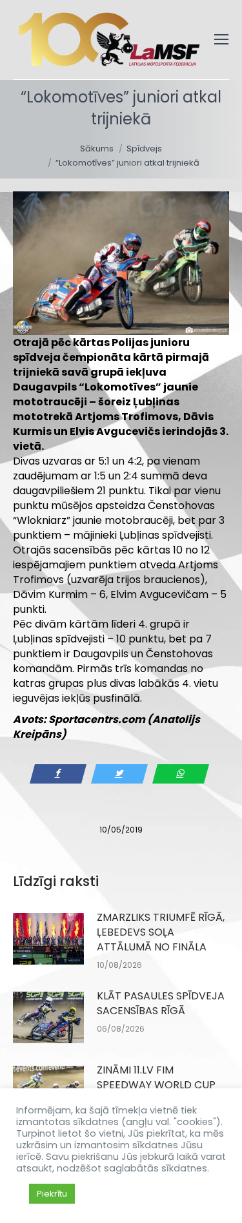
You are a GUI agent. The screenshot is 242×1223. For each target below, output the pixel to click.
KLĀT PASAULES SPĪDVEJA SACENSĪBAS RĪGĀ (161, 1003)
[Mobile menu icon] (221, 39)
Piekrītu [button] (52, 1194)
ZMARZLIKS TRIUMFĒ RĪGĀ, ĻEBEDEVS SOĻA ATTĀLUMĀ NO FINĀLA (161, 932)
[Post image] (48, 939)
